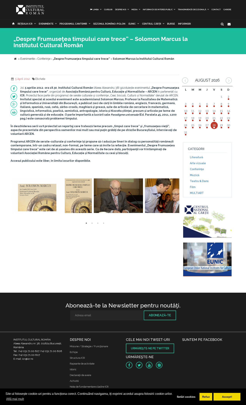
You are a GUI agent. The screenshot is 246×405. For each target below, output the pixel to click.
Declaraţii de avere (80, 375)
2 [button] (92, 223)
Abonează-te (160, 315)
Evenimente (46, 23)
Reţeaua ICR (25, 23)
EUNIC (132, 23)
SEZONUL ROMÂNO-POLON (109, 23)
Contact (216, 9)
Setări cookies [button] (186, 396)
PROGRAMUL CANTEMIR (73, 23)
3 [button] (98, 223)
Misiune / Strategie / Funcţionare (89, 346)
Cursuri (108, 9)
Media (134, 9)
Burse (171, 23)
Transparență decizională (192, 9)
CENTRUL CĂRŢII (151, 23)
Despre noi (120, 9)
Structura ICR (77, 357)
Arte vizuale (198, 163)
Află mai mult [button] (15, 399)
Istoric (73, 369)
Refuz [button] (206, 396)
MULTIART (197, 193)
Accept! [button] (227, 396)
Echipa (74, 352)
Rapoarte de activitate (82, 363)
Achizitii (74, 380)
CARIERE (227, 9)
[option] (37, 196)
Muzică (194, 175)
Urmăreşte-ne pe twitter (150, 348)
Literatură (196, 157)
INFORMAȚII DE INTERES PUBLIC (158, 9)
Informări (184, 23)
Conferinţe (197, 169)
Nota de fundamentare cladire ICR (89, 386)
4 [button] (104, 223)
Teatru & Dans (199, 181)
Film (192, 187)
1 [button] (86, 223)
